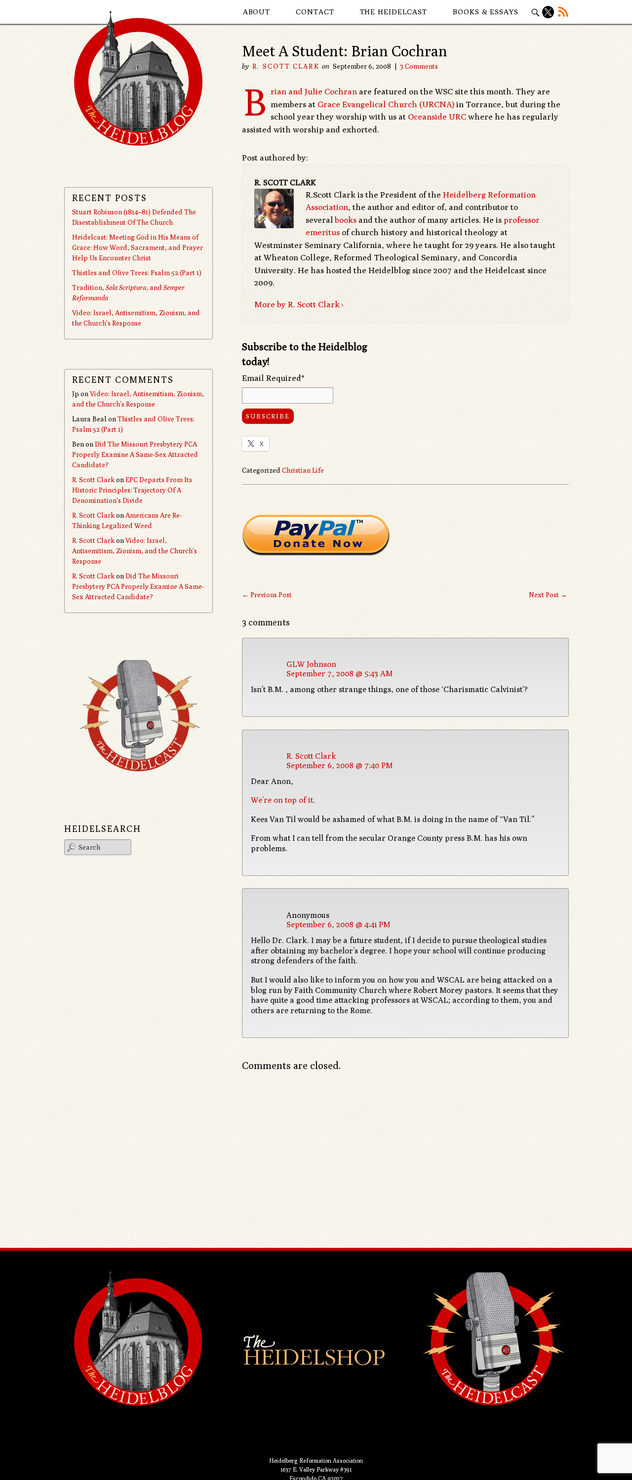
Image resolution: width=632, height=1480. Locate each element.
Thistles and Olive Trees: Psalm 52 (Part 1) (136, 273)
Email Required (273, 378)
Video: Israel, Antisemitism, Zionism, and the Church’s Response (134, 550)
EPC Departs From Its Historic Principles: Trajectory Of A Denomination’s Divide (132, 490)
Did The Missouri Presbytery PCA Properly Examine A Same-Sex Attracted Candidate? (135, 454)
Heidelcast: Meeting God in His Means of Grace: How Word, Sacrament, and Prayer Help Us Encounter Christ (137, 247)
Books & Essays (485, 11)
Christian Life (303, 470)
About (257, 11)
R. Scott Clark (285, 66)
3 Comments (419, 66)
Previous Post (267, 595)
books (345, 220)
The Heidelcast (394, 11)
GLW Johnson (311, 664)
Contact (315, 11)
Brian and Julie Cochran (314, 91)
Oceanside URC (437, 117)
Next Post (548, 595)
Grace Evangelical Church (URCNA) (385, 104)
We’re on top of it (282, 800)
